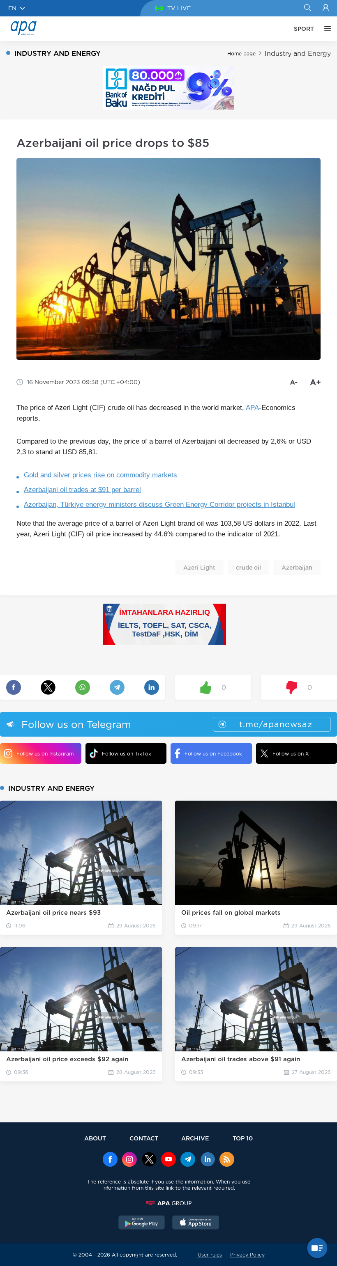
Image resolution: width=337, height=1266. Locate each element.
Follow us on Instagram (45, 754)
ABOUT (95, 1138)
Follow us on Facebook (213, 754)
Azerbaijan (297, 567)
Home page (241, 53)
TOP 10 (243, 1138)
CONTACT (143, 1138)
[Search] (307, 8)
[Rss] (226, 1160)
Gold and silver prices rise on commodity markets (100, 475)
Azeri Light (199, 567)
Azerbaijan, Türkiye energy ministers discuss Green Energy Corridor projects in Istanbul (159, 504)
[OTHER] (325, 29)
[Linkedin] (207, 1160)
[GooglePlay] (141, 1223)
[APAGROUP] (168, 1203)
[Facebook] (110, 1160)
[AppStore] (195, 1223)
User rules (210, 1255)
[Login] (326, 8)
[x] (149, 1160)
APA (252, 408)
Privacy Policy (247, 1255)
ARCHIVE (195, 1138)
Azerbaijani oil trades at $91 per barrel (82, 490)
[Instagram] (129, 1160)
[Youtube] (168, 1160)
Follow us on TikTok (126, 754)
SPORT (304, 28)
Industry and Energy (298, 53)
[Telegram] (187, 1160)
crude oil (248, 567)
